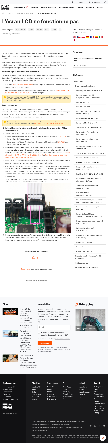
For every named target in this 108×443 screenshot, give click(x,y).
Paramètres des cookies (39, 430)
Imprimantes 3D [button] (20, 7)
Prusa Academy (66, 390)
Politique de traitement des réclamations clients (47, 427)
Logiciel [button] (80, 7)
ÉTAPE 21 (61, 142)
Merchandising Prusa (10, 399)
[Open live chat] (103, 438)
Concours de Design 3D (36, 395)
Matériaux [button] (34, 7)
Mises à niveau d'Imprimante (8, 390)
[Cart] (104, 2)
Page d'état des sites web (74, 427)
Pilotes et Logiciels (81, 395)
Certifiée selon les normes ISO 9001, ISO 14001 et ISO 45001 (99, 408)
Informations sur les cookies (61, 424)
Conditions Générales (39, 421)
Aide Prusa (67, 387)
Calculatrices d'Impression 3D (68, 396)
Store (34, 389)
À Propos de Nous (98, 388)
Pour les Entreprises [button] (66, 7)
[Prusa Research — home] (5, 7)
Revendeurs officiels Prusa (99, 395)
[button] (74, 37)
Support (10, 13)
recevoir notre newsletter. (62, 339)
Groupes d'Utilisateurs (52, 395)
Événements (51, 399)
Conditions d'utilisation (63, 349)
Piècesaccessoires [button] (48, 7)
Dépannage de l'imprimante (25, 13)
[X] (99, 426)
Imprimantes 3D (9, 387)
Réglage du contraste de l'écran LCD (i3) (48, 123)
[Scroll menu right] (105, 7)
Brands (34, 399)
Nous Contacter (98, 400)
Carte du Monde (50, 388)
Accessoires (7, 397)
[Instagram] (95, 426)
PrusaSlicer (82, 387)
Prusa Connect (83, 392)
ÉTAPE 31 (63, 136)
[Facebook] (91, 426)
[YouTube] (103, 426)
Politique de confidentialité (45, 349)
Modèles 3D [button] (90, 7)
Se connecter (25, 269)
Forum (49, 392)
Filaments (6, 394)
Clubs (34, 392)
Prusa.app (82, 389)
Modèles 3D (36, 387)
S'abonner (44, 343)
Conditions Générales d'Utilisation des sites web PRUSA (67, 421)
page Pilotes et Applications (23, 85)
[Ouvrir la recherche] (73, 2)
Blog (96, 392)
